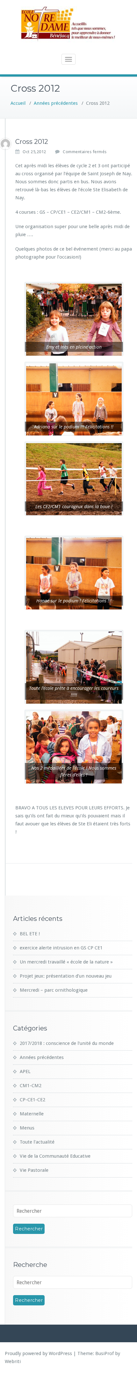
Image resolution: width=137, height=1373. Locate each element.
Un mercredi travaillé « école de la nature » (66, 962)
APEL (25, 1071)
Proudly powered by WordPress (38, 1353)
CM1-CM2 (30, 1085)
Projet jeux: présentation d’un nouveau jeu (66, 976)
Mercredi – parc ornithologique (54, 990)
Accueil (18, 103)
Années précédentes (56, 103)
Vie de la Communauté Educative (55, 1156)
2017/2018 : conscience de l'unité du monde (67, 1043)
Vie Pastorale (34, 1170)
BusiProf (104, 1353)
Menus (27, 1128)
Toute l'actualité (37, 1142)
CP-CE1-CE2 (32, 1100)
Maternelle (32, 1114)
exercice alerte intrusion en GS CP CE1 (61, 948)
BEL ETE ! (30, 934)
